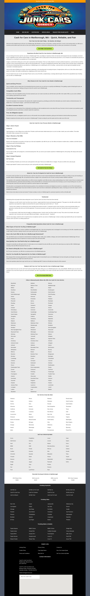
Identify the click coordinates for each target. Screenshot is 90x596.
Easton (50, 367)
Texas (67, 409)
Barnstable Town (35, 347)
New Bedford (34, 289)
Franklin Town (51, 374)
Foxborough (51, 371)
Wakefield (50, 318)
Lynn (32, 389)
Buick (11, 448)
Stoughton (13, 316)
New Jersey (50, 409)
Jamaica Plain (14, 385)
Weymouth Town (15, 331)
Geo (30, 443)
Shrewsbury (14, 309)
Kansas (30, 406)
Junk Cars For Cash (52, 495)
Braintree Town (34, 354)
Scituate (13, 307)
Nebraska (49, 401)
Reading (13, 303)
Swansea (50, 316)
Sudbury (33, 316)
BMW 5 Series (32, 528)
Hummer (31, 451)
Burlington (50, 356)
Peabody (13, 298)
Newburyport (51, 289)
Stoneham (50, 314)
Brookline (33, 356)
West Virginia (69, 422)
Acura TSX (68, 539)
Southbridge (33, 312)
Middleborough (51, 285)
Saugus (50, 305)
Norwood (33, 296)
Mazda (49, 443)
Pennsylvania (50, 430)
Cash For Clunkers (33, 492)
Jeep (30, 464)
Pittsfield (50, 298)
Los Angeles (13, 506)
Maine (30, 414)
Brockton (13, 356)
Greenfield (13, 378)
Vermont (68, 414)
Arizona (12, 403)
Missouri (31, 430)
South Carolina (69, 401)
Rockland (50, 303)
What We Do (41, 553)
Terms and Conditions (24, 553)
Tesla (67, 454)
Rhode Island (69, 398)
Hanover (50, 378)
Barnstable (13, 347)
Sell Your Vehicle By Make (63, 553)
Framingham (14, 374)
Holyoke (13, 382)
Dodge (12, 461)
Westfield (50, 325)
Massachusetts (32, 419)
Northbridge (33, 294)
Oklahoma (49, 424)
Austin (30, 503)
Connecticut (13, 414)
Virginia (68, 417)
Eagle (11, 464)
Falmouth (13, 371)
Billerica (13, 351)
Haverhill (13, 380)
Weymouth (50, 329)
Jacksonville (50, 503)
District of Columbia (15, 419)
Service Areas (46, 32)
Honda (30, 448)
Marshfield (13, 283)
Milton (32, 287)
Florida (12, 422)
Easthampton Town (15, 367)
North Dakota (50, 419)
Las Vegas (31, 519)
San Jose (50, 506)
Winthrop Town (34, 334)
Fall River (50, 369)
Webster (50, 323)
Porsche (49, 467)
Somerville (50, 309)
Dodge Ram (69, 528)
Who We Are (25, 32)
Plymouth (13, 301)
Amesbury (13, 340)
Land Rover (31, 469)
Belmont (33, 349)
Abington (50, 336)
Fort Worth (50, 509)
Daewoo (12, 459)
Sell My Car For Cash (34, 489)
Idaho (11, 430)
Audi (11, 443)
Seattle (68, 509)
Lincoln (49, 440)
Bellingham (13, 349)
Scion (67, 443)
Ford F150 (68, 536)
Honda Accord (32, 536)
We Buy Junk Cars (70, 489)
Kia (29, 467)
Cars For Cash (69, 495)
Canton (32, 358)
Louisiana (31, 411)
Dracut (12, 365)
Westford (13, 327)
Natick (49, 287)
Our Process (35, 32)
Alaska (12, 401)
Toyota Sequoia (14, 528)
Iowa (30, 403)
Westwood (33, 329)
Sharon (50, 307)
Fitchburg (33, 371)
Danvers (13, 362)
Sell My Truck (32, 495)
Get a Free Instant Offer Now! (44, 275)
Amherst (50, 340)
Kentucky (31, 409)
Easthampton (51, 365)
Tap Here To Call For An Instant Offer (45, 1)
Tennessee (68, 406)
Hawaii (12, 427)
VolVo (67, 461)
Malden (50, 389)
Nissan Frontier (14, 539)
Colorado (12, 411)
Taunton (13, 318)
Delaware (12, 417)
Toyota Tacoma (13, 536)
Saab (67, 438)
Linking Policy (22, 547)
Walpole (13, 320)
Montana (49, 398)
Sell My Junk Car (70, 492)
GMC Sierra (69, 533)
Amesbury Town (34, 340)
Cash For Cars (51, 492)
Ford (11, 469)
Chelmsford (51, 358)
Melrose (50, 283)
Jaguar (30, 461)
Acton (12, 338)
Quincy (32, 301)
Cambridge (13, 358)
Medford (33, 283)
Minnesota (31, 424)
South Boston (14, 312)
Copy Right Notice (42, 550)
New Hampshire (51, 406)
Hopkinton (33, 382)
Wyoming (68, 427)
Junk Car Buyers (14, 495)
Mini (48, 451)
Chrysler (12, 456)
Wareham (50, 320)
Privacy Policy (41, 547)
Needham (13, 289)
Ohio (48, 422)
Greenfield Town (34, 378)
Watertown (13, 323)
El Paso (12, 519)
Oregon (49, 427)
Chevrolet (12, 454)
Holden (50, 380)
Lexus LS (50, 536)
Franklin (33, 374)
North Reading (51, 294)
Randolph (50, 301)
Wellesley (13, 325)
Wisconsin (68, 424)
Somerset (33, 309)
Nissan (49, 456)
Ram (48, 469)
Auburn (50, 345)
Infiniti (30, 456)
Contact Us (59, 547)
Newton (13, 292)
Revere (32, 303)
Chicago (12, 509)
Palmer (50, 296)
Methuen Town (34, 285)
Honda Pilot (32, 531)
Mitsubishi (49, 454)
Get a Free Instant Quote (62, 550)
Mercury (49, 448)
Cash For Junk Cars (15, 492)
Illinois (30, 398)
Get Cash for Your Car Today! (45, 167)
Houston (12, 511)
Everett (12, 369)
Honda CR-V (32, 533)
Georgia (12, 424)
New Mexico (50, 411)
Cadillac (12, 451)
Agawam (33, 338)
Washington (68, 419)
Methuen (13, 285)
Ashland (13, 345)
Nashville (68, 517)
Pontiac (49, 464)
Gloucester (33, 376)
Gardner (13, 376)
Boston (32, 351)
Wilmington (33, 331)
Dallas (30, 506)
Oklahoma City (69, 503)
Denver (68, 506)
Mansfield (13, 391)
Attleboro (33, 345)
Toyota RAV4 (13, 533)
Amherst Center (14, 343)
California (12, 409)
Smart (67, 446)
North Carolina (50, 417)
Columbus (50, 511)
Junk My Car (13, 489)
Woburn (50, 334)
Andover (33, 343)
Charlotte (50, 514)
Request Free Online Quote (60, 32)
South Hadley (14, 314)
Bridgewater (51, 354)
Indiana (30, 401)
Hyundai (31, 454)
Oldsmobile (50, 459)
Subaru (67, 448)
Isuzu (30, 459)
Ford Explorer (51, 533)
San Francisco (69, 511)
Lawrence (33, 385)
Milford (12, 287)
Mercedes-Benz (51, 446)
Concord (50, 360)
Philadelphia (32, 514)
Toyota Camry (13, 531)
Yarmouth (33, 336)
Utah (67, 411)
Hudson (50, 382)
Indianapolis (69, 514)
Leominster (50, 385)
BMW (11, 446)
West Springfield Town (16, 329)
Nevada (49, 403)
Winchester (50, 331)
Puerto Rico (68, 430)
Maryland (31, 417)
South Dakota (69, 403)
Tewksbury (33, 318)
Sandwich (33, 305)
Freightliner (31, 438)
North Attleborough (15, 294)
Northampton (34, 292)
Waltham (33, 320)
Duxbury (33, 365)
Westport (33, 327)
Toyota (67, 456)
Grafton (50, 376)
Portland (68, 519)
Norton (12, 296)
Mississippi (31, 427)
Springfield (33, 314)
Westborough (34, 325)
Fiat (11, 467)
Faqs (72, 32)
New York (49, 414)
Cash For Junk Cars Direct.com (26, 566)
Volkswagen (69, 459)
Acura (11, 438)
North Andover (51, 292)
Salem (12, 305)
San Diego (31, 509)
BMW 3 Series (51, 528)
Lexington (13, 387)
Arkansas (12, 406)
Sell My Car (50, 489)
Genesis (31, 440)
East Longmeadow (35, 367)
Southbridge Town (52, 312)
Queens (31, 517)
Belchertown (51, 347)
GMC (30, 446)
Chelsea (13, 360)
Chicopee (33, 360)
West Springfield (52, 327)
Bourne (50, 351)
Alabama (12, 398)
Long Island (50, 517)
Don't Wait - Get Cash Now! (45, 48)
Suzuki (67, 451)
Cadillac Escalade (52, 531)
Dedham (50, 362)
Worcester (13, 336)
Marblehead (33, 391)
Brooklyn (12, 517)
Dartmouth (33, 362)
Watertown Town (34, 323)
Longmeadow (34, 387)
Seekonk (33, 307)
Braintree (13, 354)
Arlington (50, 343)
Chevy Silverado (70, 531)
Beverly (50, 349)
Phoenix (12, 514)
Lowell (49, 387)
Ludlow (12, 389)
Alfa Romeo (13, 440)
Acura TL (50, 539)
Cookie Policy (22, 550)
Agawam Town (51, 338)
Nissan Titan (32, 539)
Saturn (67, 440)
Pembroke (33, 298)
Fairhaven (33, 369)
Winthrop (13, 334)
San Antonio (32, 511)
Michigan (31, 422)
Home (17, 32)
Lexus (48, 438)
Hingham (33, 380)
